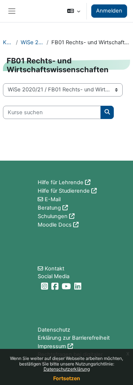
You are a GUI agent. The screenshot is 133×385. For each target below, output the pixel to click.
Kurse (8, 42)
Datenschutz (54, 329)
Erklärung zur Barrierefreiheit (74, 338)
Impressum (52, 346)
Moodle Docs (55, 224)
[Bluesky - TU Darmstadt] (39, 286)
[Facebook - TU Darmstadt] (55, 286)
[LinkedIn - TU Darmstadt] (78, 286)
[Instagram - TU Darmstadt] (45, 286)
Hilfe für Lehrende (60, 182)
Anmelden (109, 10)
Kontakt (54, 268)
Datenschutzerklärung (67, 369)
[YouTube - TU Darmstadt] (67, 286)
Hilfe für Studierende (64, 191)
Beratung (49, 207)
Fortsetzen (66, 378)
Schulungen (53, 216)
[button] (73, 11)
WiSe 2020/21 (32, 42)
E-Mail (53, 199)
